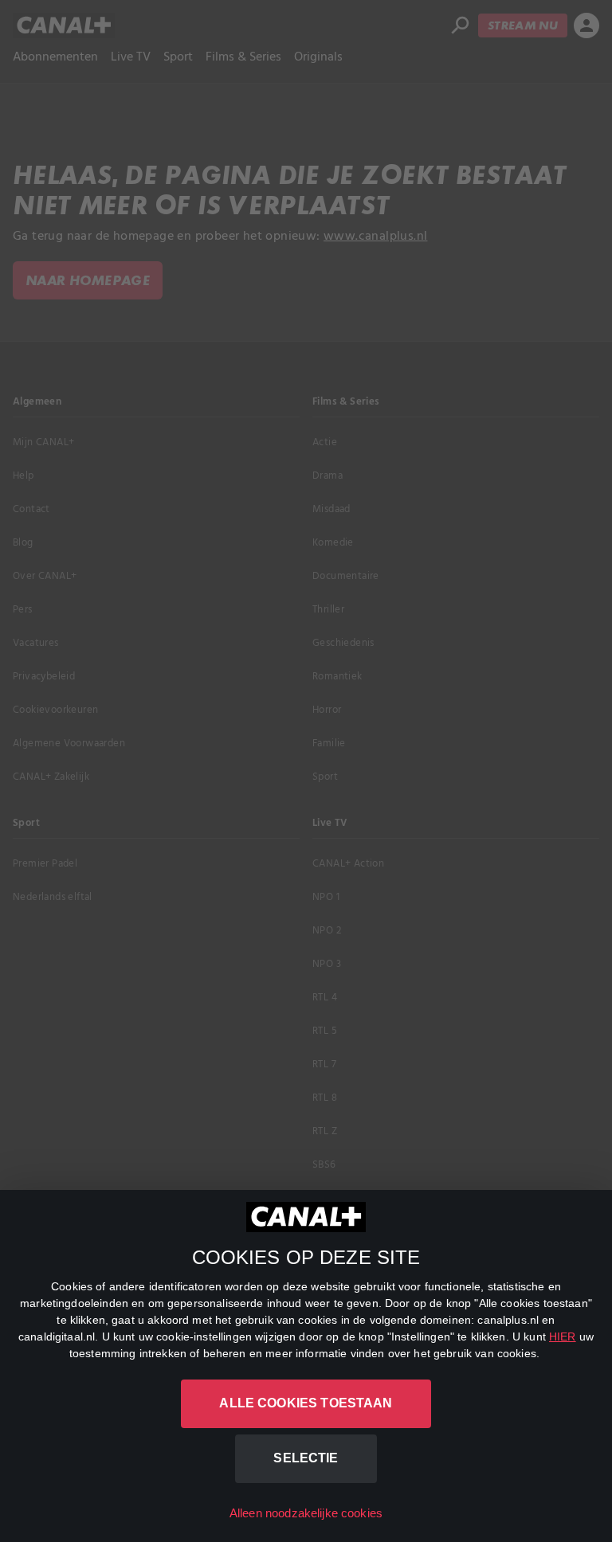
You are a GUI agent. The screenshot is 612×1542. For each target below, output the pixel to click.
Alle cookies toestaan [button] (305, 1403)
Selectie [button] (305, 1458)
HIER (562, 1336)
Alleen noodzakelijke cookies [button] (306, 1513)
